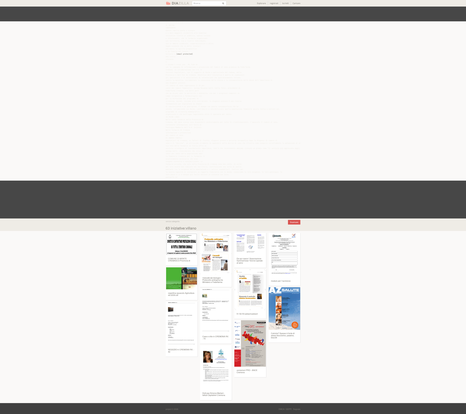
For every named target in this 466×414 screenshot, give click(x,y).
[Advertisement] (233, 13)
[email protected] (184, 54)
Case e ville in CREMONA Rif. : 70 (215, 337)
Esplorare (261, 3)
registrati (274, 3)
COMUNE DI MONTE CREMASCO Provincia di (179, 259)
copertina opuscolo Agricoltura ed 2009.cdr (181, 294)
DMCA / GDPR (285, 409)
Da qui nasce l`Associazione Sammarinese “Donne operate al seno (250, 260)
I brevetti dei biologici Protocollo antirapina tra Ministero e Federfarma (212, 279)
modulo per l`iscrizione (281, 280)
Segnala (296, 409)
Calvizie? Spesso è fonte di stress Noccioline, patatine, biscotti (283, 335)
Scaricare (294, 222)
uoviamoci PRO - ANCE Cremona (247, 371)
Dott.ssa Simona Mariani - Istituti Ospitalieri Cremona (213, 394)
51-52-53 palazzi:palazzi (247, 313)
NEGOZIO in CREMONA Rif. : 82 (181, 350)
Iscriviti (285, 3)
